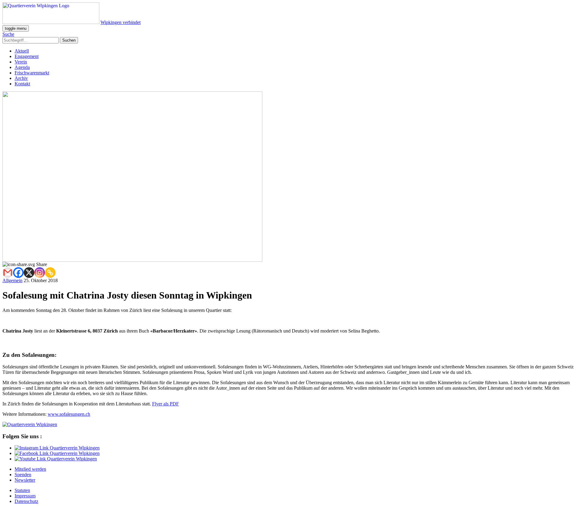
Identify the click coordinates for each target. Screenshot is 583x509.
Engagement (27, 56)
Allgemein (12, 280)
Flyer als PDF (165, 403)
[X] (29, 272)
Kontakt (22, 83)
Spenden (23, 474)
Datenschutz (26, 501)
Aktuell (22, 50)
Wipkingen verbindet (121, 22)
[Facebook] (18, 272)
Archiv (21, 78)
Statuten (22, 490)
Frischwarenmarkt (32, 72)
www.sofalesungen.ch (69, 414)
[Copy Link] (50, 272)
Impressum (25, 495)
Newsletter (25, 480)
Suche (8, 34)
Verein (21, 61)
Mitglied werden (30, 469)
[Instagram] (39, 272)
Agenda (22, 67)
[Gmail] (7, 272)
